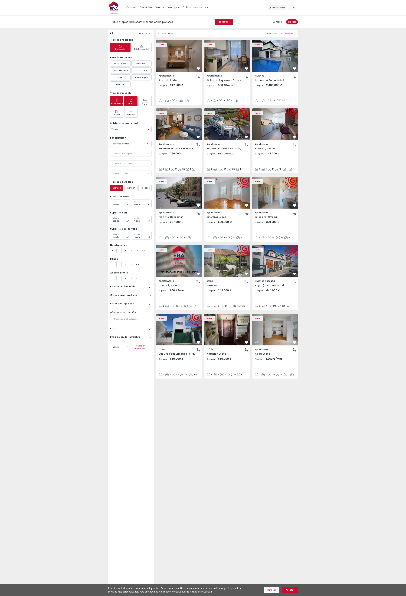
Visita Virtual (141, 70)
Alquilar (131, 187)
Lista (294, 21)
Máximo (137, 202)
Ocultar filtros (166, 33)
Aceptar (290, 590)
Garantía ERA (120, 63)
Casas (131, 103)
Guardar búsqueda (140, 346)
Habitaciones (130, 114)
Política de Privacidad (201, 591)
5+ (143, 250)
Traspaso (145, 187)
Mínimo (116, 202)
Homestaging (141, 77)
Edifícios (117, 114)
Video (120, 77)
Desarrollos (141, 63)
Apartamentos (117, 103)
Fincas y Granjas (145, 103)
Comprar (116, 187)
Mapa (279, 21)
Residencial (120, 49)
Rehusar (271, 590)
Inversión (120, 84)
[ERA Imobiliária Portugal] (113, 7)
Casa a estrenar (120, 70)
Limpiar (116, 347)
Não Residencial (141, 49)
